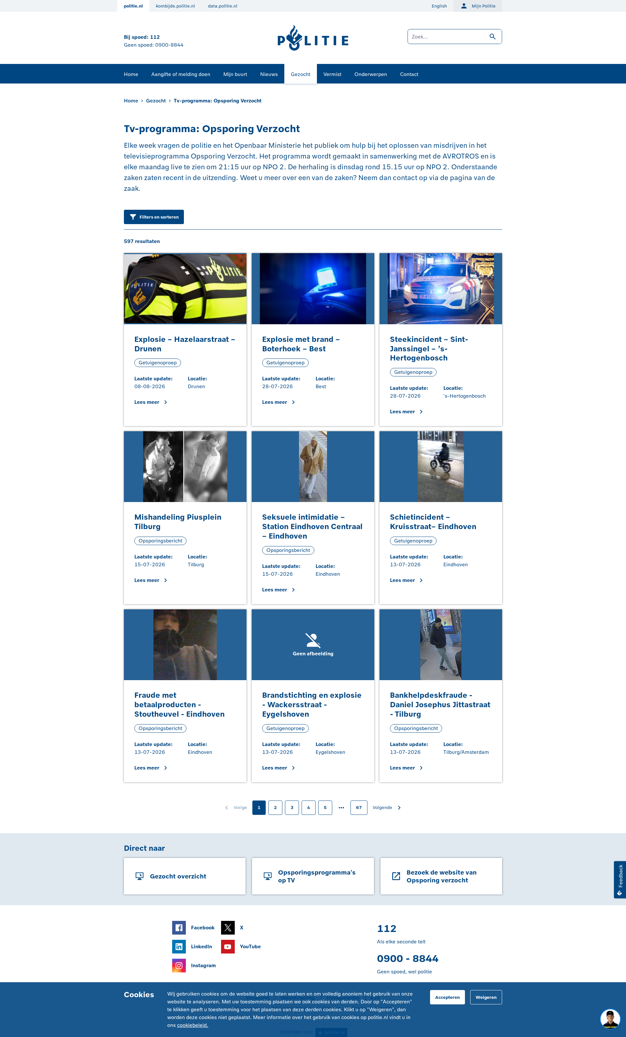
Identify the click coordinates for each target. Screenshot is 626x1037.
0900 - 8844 (408, 958)
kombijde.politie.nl (175, 6)
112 (155, 37)
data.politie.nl (222, 6)
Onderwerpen (370, 74)
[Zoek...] (455, 40)
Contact (409, 74)
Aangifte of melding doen (180, 74)
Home (131, 74)
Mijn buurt (235, 74)
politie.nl (133, 6)
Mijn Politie (484, 6)
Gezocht (300, 74)
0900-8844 (169, 45)
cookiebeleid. (192, 1025)
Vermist (332, 74)
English (439, 6)
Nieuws (269, 74)
